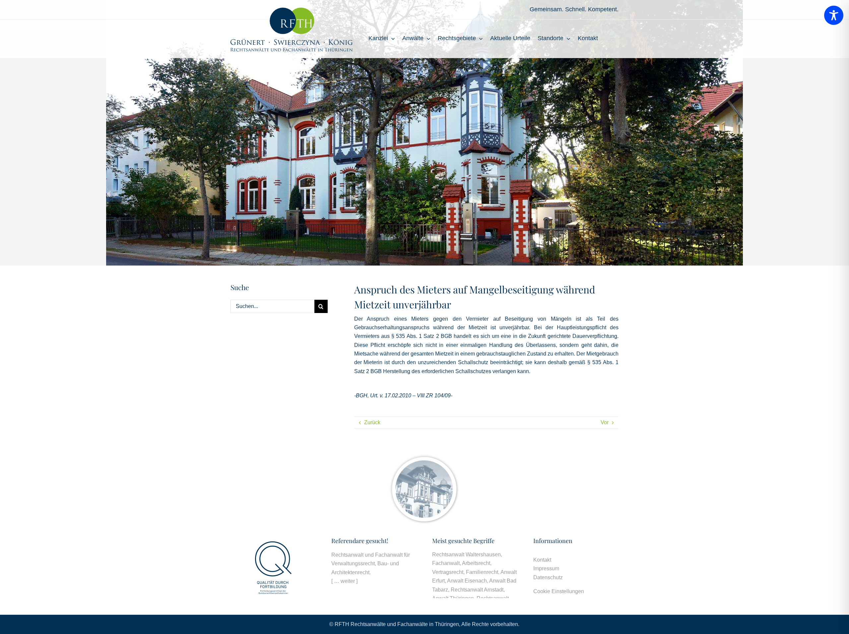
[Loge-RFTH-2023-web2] (291, 10)
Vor (605, 422)
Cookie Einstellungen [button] (558, 591)
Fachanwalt (446, 563)
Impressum (546, 568)
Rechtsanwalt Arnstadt (477, 590)
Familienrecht (482, 572)
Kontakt (542, 560)
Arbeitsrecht (476, 563)
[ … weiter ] (344, 581)
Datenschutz (548, 577)
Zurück (372, 422)
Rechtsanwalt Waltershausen (466, 554)
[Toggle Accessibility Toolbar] (833, 15)
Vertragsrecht (447, 572)
